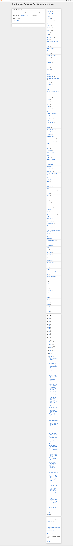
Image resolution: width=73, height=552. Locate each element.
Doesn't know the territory (51, 228)
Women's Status (50, 48)
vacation (48, 311)
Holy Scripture (49, 521)
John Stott (49, 53)
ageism (48, 279)
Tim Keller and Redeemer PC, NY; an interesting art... (53, 366)
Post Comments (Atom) (30, 27)
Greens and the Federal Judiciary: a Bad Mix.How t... (53, 408)
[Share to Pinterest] (36, 15)
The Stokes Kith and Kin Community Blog (33, 4)
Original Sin (49, 530)
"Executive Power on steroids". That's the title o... (53, 440)
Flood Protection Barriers (51, 240)
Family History (49, 108)
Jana (55, 525)
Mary (53, 530)
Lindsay (48, 534)
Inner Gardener (50, 118)
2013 (49, 330)
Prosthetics (49, 179)
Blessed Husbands (50, 152)
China (48, 216)
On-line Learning (50, 94)
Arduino (48, 148)
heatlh (48, 292)
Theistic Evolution (50, 132)
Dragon (48, 86)
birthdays (48, 197)
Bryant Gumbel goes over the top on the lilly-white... (53, 421)
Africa (48, 80)
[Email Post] (30, 15)
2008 (49, 337)
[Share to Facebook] (35, 15)
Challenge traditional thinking (52, 214)
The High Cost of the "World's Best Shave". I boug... (53, 499)
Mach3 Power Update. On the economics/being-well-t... (53, 434)
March (50, 354)
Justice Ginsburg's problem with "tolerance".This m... (53, 466)
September (51, 346)
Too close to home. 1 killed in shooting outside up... (52, 496)
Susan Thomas (49, 272)
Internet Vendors (50, 245)
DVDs (48, 155)
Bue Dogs (49, 209)
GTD (48, 16)
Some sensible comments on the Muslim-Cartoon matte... (53, 473)
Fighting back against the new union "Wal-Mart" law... (53, 424)
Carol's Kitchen (49, 211)
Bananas (48, 25)
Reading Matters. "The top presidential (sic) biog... (53, 405)
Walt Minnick (49, 134)
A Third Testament (50, 525)
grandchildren (49, 50)
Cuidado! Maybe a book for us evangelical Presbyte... (53, 505)
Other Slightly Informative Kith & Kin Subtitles (53, 382)
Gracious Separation (50, 111)
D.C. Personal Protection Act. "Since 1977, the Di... (53, 414)
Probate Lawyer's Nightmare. (52, 361)
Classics (48, 101)
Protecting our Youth (50, 125)
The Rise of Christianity (51, 276)
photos (48, 51)
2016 (49, 325)
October (50, 344)
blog (48, 198)
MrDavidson (49, 254)
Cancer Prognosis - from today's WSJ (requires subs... (53, 385)
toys (48, 308)
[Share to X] (34, 15)
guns (48, 21)
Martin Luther (49, 44)
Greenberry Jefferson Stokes (52, 113)
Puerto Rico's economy (51, 265)
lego (48, 34)
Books (48, 14)
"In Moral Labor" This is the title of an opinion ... (53, 364)
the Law (48, 306)
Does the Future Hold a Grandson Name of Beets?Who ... (53, 388)
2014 (49, 328)
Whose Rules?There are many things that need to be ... (53, 476)
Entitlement (49, 30)
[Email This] (32, 15)
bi (47, 281)
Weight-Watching (50, 136)
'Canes (48, 23)
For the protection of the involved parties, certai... (53, 398)
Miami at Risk (49, 252)
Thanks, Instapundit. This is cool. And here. (53, 502)
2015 (49, 327)
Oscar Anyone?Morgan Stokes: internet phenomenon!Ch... (53, 489)
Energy (48, 106)
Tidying (48, 188)
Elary (48, 236)
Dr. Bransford (49, 84)
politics (48, 139)
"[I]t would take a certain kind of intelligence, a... (53, 443)
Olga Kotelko (49, 264)
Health (48, 32)
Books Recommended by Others (52, 41)
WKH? (48, 195)
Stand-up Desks (50, 65)
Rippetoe (48, 269)
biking (48, 285)
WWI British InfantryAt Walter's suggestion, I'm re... (53, 395)
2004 (49, 514)
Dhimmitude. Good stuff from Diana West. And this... (53, 458)
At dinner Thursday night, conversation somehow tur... (53, 418)
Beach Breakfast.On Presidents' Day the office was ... (53, 358)
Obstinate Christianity (51, 262)
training (48, 309)
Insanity (48, 169)
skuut (48, 299)
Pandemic (49, 177)
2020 (49, 321)
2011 (49, 333)
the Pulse (48, 202)
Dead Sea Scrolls (50, 58)
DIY (48, 225)
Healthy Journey (50, 13)
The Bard (48, 127)
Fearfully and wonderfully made (52, 162)
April (50, 353)
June (50, 350)
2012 (49, 331)
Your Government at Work (51, 138)
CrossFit (48, 104)
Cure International (50, 223)
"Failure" (48, 99)
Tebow (48, 39)
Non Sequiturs (49, 260)
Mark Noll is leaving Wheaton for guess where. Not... (52, 463)
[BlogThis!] (33, 15)
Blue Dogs (49, 82)
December (51, 341)
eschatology (49, 290)
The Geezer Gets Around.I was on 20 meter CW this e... (53, 401)
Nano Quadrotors (50, 171)
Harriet (48, 115)
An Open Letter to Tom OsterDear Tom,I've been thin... (53, 492)
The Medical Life (50, 186)
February (51, 356)
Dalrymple (49, 157)
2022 (49, 318)
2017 (49, 324)
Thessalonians (49, 278)
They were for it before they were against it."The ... (53, 486)
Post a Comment (16, 20)
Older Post (42, 25)
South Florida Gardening (51, 271)
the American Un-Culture (51, 141)
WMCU (48, 46)
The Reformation (50, 20)
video (48, 143)
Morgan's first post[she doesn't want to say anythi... (53, 479)
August (50, 347)
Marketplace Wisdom (50, 250)
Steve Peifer (49, 27)
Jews (48, 247)
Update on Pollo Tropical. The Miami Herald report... (53, 391)
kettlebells (49, 295)
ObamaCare (49, 62)
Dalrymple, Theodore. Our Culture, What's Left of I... (53, 449)
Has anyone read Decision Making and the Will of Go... (53, 369)
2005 (49, 512)
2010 (49, 334)
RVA (48, 267)
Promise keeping (50, 64)
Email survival (49, 238)
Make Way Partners (50, 76)
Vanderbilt (49, 191)
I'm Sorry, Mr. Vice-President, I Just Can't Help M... (53, 427)
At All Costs (49, 541)
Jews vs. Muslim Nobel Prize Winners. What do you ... (53, 437)
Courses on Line (50, 221)
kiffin (48, 297)
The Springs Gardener (51, 129)
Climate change (50, 218)
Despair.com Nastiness (51, 159)
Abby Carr (49, 69)
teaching (48, 304)
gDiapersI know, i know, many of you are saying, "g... (53, 379)
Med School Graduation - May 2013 (53, 91)
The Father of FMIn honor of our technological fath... (53, 483)
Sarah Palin (49, 18)
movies (48, 67)
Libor (48, 120)
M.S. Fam (49, 11)
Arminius (48, 71)
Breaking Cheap (50, 207)
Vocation (48, 193)
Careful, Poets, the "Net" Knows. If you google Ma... (53, 411)
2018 (49, 322)
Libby (48, 249)
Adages (48, 145)
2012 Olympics (49, 204)
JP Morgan (49, 89)
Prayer (48, 95)
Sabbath (48, 181)
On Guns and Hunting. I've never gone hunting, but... (53, 431)
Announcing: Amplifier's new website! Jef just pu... (53, 376)
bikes (48, 283)
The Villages (49, 131)
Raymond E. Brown (50, 37)
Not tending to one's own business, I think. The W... (53, 470)
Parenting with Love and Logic (52, 533)
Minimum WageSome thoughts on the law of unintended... (53, 373)
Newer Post (15, 25)
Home (28, 25)
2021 (49, 319)
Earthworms (49, 233)
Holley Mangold (50, 243)
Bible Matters (49, 150)
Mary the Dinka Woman (51, 55)
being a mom (49, 97)
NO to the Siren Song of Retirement (53, 256)
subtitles (48, 302)
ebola (48, 288)
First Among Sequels (50, 519)
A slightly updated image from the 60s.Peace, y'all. (53, 446)
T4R (48, 274)
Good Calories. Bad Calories (52, 87)
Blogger (42, 549)
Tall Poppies (49, 184)
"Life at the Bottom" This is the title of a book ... (53, 452)
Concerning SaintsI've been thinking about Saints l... (53, 455)
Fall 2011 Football (50, 74)
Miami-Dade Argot (50, 122)
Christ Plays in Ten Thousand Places (53, 523)
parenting (49, 57)
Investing (48, 60)
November (51, 343)
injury (48, 200)
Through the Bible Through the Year (53, 78)
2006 (49, 340)
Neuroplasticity (49, 258)
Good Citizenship (50, 166)
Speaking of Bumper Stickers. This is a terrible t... (52, 508)
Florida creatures (50, 164)
